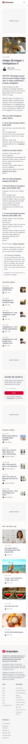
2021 (3, 700)
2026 (3, 688)
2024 (3, 693)
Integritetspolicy (6, 735)
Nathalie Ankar (20, 704)
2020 (3, 703)
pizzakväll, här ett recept (9, 171)
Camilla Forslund (20, 702)
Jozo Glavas (19, 688)
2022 (3, 698)
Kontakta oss (5, 730)
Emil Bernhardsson (21, 693)
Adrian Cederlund (20, 709)
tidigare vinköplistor (18, 244)
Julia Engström (20, 699)
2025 (3, 690)
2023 (3, 695)
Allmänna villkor (6, 732)
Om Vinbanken (6, 723)
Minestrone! (21, 144)
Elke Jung (18, 707)
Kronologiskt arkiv (7, 705)
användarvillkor (10, 398)
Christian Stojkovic (21, 690)
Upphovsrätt (5, 737)
